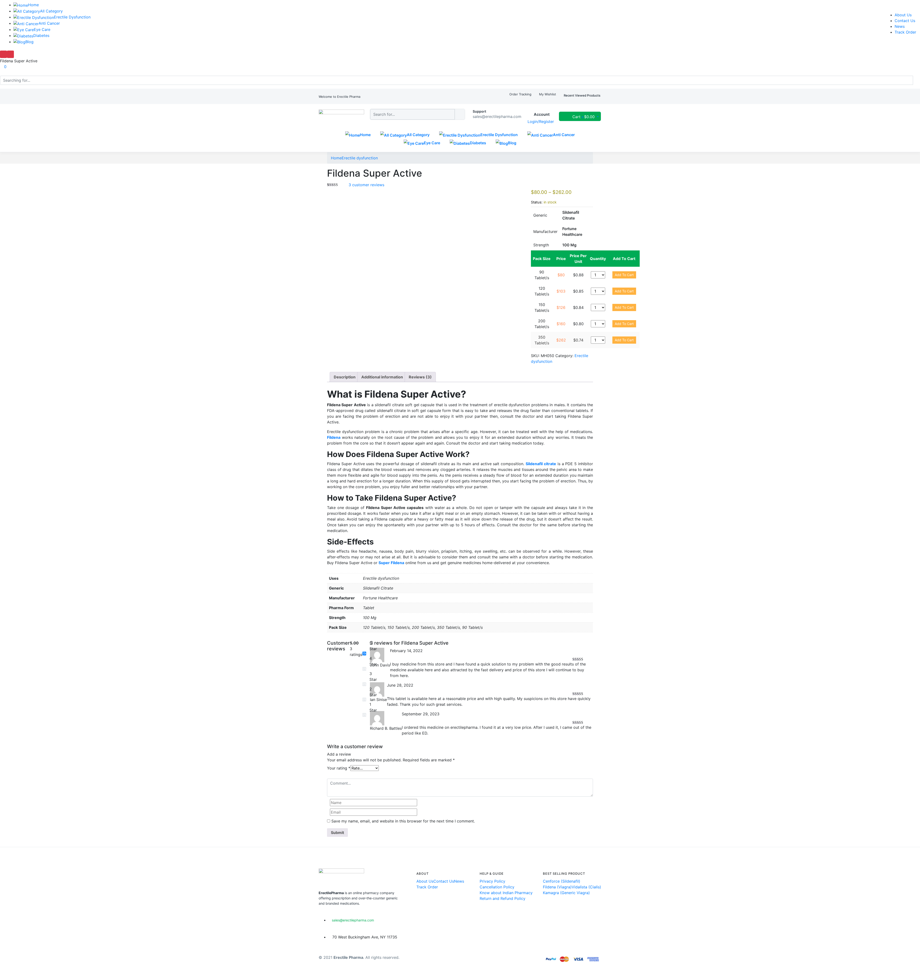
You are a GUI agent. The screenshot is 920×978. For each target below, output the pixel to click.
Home (33, 4)
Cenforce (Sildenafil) (561, 881)
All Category (51, 11)
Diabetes (41, 35)
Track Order (905, 32)
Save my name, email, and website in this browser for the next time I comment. (403, 821)
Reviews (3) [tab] (420, 377)
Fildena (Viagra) (557, 887)
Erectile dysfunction (360, 158)
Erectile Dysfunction (72, 17)
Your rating (338, 768)
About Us (903, 14)
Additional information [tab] (382, 377)
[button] (339, 96)
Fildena (333, 437)
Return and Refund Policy (502, 898)
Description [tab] (345, 377)
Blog (29, 41)
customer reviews (366, 184)
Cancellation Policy (497, 887)
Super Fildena (391, 562)
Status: (536, 202)
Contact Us (905, 20)
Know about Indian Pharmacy (506, 892)
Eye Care (42, 29)
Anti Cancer (49, 23)
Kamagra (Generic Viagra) (566, 892)
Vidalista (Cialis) (586, 887)
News (900, 26)
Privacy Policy (492, 881)
